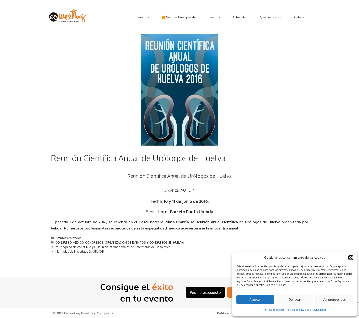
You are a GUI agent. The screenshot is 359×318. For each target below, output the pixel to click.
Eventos (214, 17)
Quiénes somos (271, 17)
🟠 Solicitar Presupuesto (178, 17)
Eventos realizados (68, 238)
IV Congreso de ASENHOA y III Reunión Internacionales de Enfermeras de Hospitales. (113, 247)
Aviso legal (319, 309)
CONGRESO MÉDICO (69, 242)
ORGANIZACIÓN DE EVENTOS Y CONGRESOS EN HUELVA (144, 242)
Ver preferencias (334, 300)
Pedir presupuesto (205, 292)
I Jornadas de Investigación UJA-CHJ (79, 251)
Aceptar (255, 300)
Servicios (142, 17)
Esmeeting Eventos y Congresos (88, 313)
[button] (351, 258)
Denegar (295, 300)
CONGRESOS (94, 242)
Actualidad (239, 17)
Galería (299, 17)
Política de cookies (273, 309)
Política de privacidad (298, 309)
